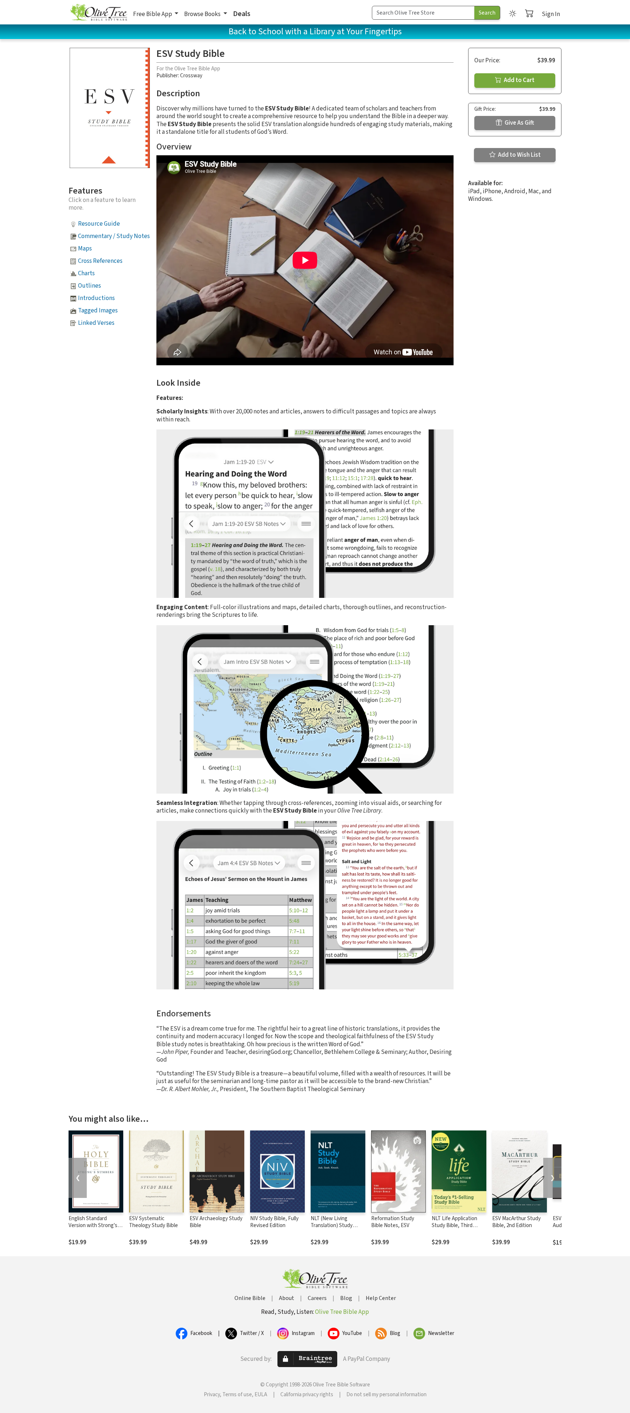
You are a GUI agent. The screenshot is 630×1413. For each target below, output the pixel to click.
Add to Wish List (519, 155)
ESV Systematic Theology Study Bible (153, 1222)
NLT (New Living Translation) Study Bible (332, 1225)
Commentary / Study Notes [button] (114, 236)
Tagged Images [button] (98, 310)
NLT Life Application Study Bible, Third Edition (454, 1225)
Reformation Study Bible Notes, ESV (392, 1222)
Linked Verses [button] (96, 323)
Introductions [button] (96, 298)
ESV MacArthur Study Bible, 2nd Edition (516, 1222)
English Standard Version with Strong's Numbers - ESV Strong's (95, 1225)
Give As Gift (518, 122)
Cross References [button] (100, 261)
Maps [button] (85, 248)
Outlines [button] (89, 285)
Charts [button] (86, 273)
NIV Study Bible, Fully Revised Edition (274, 1222)
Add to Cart (518, 80)
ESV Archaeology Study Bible (216, 1222)
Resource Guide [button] (99, 223)
